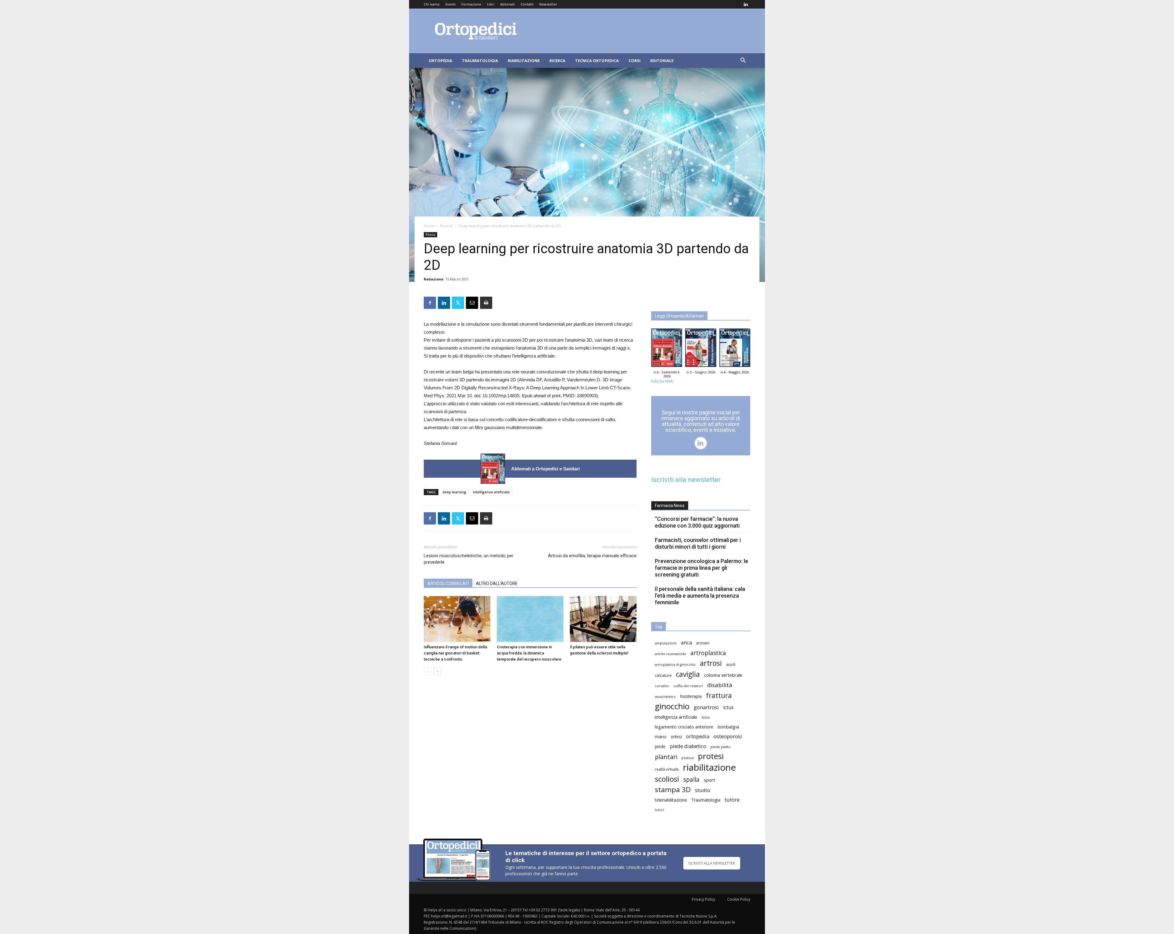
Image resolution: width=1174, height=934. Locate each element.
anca (686, 642)
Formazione (471, 4)
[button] (743, 61)
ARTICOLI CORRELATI (448, 583)
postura (687, 758)
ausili (730, 664)
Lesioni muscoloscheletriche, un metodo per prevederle (468, 559)
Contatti (527, 4)
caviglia (688, 674)
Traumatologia (480, 60)
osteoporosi (728, 736)
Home (429, 225)
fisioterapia (691, 696)
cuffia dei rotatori (688, 686)
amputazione (666, 643)
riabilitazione (709, 767)
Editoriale (662, 60)
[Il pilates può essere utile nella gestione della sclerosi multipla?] (603, 619)
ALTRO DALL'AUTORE (497, 583)
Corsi (635, 60)
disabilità (719, 685)
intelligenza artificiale (491, 492)
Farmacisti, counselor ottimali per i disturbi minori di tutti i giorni (698, 543)
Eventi (450, 4)
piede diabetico (688, 746)
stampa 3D (673, 789)
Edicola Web (662, 381)
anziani (702, 643)
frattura (719, 695)
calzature (663, 675)
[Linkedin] (745, 4)
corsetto (662, 686)
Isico (706, 717)
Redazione (433, 279)
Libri (490, 4)
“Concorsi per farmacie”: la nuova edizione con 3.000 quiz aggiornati (697, 522)
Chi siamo (432, 4)
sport (709, 780)
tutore (732, 799)
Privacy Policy (703, 899)
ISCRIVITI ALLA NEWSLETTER (712, 863)
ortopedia (697, 736)
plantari (666, 757)
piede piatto (721, 746)
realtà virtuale (667, 769)
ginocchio (672, 706)
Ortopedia (440, 60)
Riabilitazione (524, 60)
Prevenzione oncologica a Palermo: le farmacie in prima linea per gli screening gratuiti (701, 568)
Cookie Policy (738, 899)
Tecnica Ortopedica (597, 60)
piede (660, 746)
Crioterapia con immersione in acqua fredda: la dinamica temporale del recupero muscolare (529, 653)
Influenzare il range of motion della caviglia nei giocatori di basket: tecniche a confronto (455, 653)
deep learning (454, 492)
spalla (691, 779)
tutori (659, 810)
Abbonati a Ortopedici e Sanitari (545, 468)
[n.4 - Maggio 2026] (734, 349)
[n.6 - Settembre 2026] (493, 469)
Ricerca (557, 60)
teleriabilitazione (671, 800)
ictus (728, 707)
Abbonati (507, 4)
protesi (711, 756)
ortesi (676, 736)
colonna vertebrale (723, 675)
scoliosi (667, 779)
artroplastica (708, 653)
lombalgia (728, 727)
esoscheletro (665, 697)
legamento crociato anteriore (684, 727)
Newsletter (548, 4)
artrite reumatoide (670, 653)
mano (660, 736)
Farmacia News (670, 505)
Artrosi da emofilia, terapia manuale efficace (592, 555)
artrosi (711, 663)
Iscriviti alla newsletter (686, 480)
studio (702, 790)
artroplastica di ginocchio (675, 664)
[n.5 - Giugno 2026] (700, 349)
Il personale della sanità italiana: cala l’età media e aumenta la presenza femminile (700, 596)
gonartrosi (706, 707)
